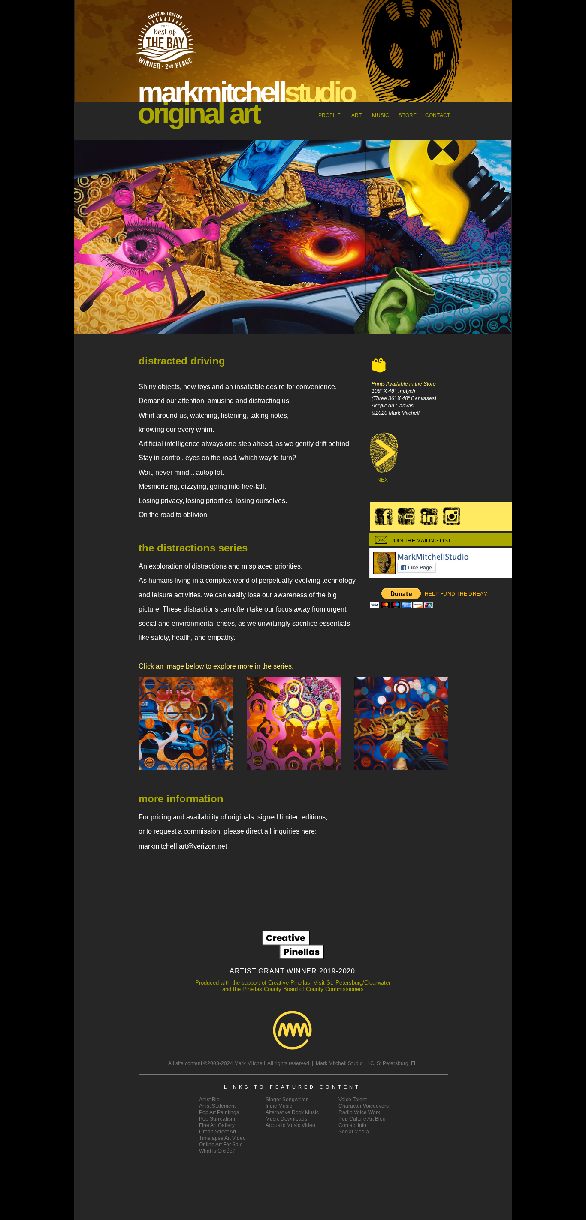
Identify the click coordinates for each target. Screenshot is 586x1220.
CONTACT (437, 115)
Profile (329, 115)
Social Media (353, 1132)
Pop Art (219, 1112)
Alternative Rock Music (292, 1112)
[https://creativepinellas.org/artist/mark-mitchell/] (293, 957)
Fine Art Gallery (217, 1125)
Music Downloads (286, 1119)
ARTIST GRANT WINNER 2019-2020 (292, 971)
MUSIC (380, 115)
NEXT (384, 480)
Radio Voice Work (359, 1112)
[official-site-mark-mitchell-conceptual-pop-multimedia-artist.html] (292, 1047)
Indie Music (279, 1106)
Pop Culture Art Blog (362, 1119)
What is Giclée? (217, 1151)
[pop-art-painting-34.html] (384, 473)
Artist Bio (209, 1099)
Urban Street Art (217, 1132)
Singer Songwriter (287, 1099)
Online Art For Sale (221, 1145)
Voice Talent (352, 1099)
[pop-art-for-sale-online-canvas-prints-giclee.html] (379, 370)
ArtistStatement (217, 1106)
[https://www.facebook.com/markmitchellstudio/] (466, 575)
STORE (408, 115)
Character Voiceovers (363, 1106)
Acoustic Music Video (290, 1125)
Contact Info (352, 1125)
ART (356, 115)
